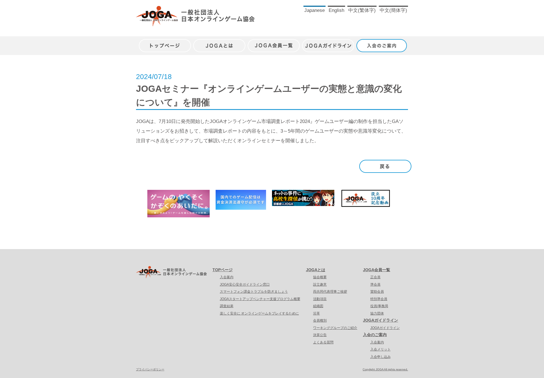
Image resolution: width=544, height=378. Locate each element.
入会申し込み (380, 357)
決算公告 (320, 335)
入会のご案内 (382, 42)
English (336, 10)
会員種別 (320, 320)
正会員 (375, 277)
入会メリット (380, 349)
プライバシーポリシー (150, 369)
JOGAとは (219, 42)
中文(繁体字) (362, 10)
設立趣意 (320, 284)
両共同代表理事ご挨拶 (330, 292)
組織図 (318, 306)
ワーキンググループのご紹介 (335, 328)
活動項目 (320, 299)
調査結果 (226, 306)
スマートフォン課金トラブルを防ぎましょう (254, 292)
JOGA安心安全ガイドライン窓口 (245, 284)
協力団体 (377, 313)
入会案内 (226, 277)
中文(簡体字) (393, 10)
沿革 (316, 313)
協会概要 (320, 277)
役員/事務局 (379, 306)
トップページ (164, 42)
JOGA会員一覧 (274, 42)
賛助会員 (377, 292)
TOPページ (222, 269)
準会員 (375, 284)
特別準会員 (378, 299)
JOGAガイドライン (328, 42)
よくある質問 (323, 342)
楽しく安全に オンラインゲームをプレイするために (259, 313)
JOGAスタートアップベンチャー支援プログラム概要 (260, 299)
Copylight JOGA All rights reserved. (385, 369)
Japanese (314, 10)
